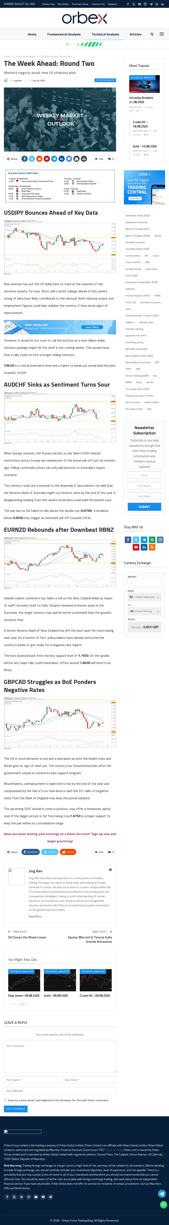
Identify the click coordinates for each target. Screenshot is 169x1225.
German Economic (150, 302)
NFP (157, 362)
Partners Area (80, 4)
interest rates (146, 322)
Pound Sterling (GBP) (137, 376)
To (129, 605)
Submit (144, 506)
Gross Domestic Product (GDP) (142, 315)
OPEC (129, 369)
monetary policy (134, 342)
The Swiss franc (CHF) (137, 389)
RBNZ (128, 382)
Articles (135, 34)
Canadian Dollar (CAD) (137, 249)
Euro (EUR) (132, 276)
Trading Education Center (139, 396)
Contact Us (98, 4)
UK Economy (133, 402)
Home (32, 34)
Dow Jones (151, 269)
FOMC (157, 296)
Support (112, 4)
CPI (146, 256)
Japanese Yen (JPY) (136, 335)
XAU (149, 409)
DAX (147, 262)
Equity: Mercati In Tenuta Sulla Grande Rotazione (90, 939)
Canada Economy (135, 242)
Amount (132, 576)
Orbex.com (48, 4)
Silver (139, 382)
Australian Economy (136, 222)
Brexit (158, 236)
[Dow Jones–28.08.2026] (24, 980)
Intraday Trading (134, 329)
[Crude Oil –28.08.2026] (96, 980)
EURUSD (130, 289)
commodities (133, 256)
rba (155, 376)
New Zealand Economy (138, 362)
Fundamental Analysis (64, 34)
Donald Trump (133, 269)
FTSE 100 (131, 302)
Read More (35, 916)
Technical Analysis (105, 34)
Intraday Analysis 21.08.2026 (141, 99)
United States (151, 402)
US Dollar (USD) (134, 409)
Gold (128, 309)
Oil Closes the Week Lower (27, 937)
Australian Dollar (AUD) (138, 215)
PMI (138, 369)
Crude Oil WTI (133, 262)
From (131, 591)
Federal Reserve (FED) (138, 296)
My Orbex (63, 4)
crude (155, 256)
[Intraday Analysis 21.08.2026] (144, 84)
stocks (149, 382)
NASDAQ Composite (137, 349)
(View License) (114, 1150)
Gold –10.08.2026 (145, 146)
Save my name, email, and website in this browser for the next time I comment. (58, 1100)
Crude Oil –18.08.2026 (140, 124)
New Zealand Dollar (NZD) (139, 356)
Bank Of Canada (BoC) (138, 229)
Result (131, 619)
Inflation (130, 322)
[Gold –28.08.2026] (60, 980)
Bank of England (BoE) (138, 236)
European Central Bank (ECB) (142, 282)
